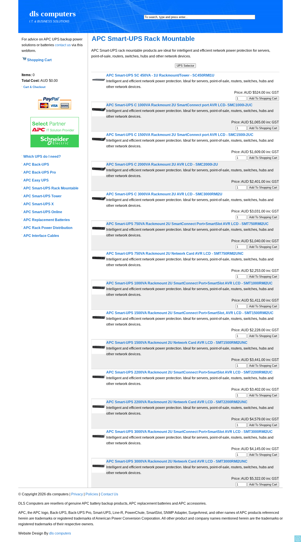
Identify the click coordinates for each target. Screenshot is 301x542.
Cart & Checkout (34, 87)
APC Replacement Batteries (46, 220)
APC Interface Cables (41, 236)
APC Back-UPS (36, 164)
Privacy (77, 494)
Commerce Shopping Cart (297, 538)
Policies (91, 494)
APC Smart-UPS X (38, 204)
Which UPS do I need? (42, 156)
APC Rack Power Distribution (47, 228)
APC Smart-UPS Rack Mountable (50, 188)
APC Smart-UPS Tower (42, 196)
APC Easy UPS (36, 180)
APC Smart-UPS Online (42, 212)
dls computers (52, 13)
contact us (63, 45)
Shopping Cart (39, 60)
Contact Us (109, 494)
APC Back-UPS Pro (39, 172)
